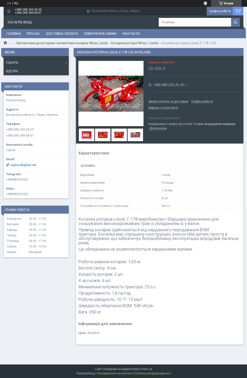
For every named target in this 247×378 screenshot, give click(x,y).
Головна (14, 33)
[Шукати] (235, 22)
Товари (12, 63)
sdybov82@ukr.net (23, 165)
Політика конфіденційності (152, 373)
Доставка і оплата (62, 33)
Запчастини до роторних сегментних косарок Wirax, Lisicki (62, 43)
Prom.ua (146, 369)
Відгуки (12, 71)
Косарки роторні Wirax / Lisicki (134, 43)
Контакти (131, 33)
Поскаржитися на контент (114, 373)
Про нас (33, 33)
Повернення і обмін (100, 33)
